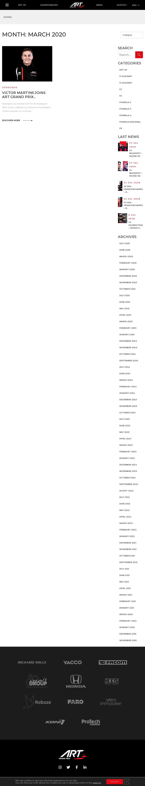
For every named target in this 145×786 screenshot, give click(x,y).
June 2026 (124, 250)
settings (97, 783)
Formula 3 (125, 109)
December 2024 (128, 341)
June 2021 (124, 575)
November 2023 (128, 406)
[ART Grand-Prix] (7, 5)
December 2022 (128, 464)
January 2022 (127, 536)
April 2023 (125, 438)
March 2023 (126, 445)
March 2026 (126, 256)
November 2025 (128, 282)
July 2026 (124, 243)
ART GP (22, 5)
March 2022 (126, 523)
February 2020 (128, 621)
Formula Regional (130, 122)
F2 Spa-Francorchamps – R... (133, 205)
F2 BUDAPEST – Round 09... (135, 173)
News (99, 5)
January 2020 (127, 627)
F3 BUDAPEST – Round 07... (135, 153)
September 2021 (128, 562)
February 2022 (128, 530)
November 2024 (128, 347)
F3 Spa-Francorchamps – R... (133, 189)
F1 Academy (125, 76)
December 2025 (128, 276)
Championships (49, 5)
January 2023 (127, 458)
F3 (120, 96)
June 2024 (124, 373)
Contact (122, 5)
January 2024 (127, 393)
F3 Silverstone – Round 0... (136, 225)
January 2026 (127, 269)
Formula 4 (125, 115)
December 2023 (128, 399)
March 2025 (126, 321)
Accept (115, 781)
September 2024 (128, 360)
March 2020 (126, 614)
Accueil (8, 17)
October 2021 (127, 556)
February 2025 (127, 328)
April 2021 (125, 588)
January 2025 (127, 334)
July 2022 (124, 497)
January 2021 (126, 608)
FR (120, 128)
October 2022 (127, 477)
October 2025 (127, 289)
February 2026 (128, 263)
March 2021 (125, 595)
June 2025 (124, 302)
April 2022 (125, 517)
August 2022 (126, 490)
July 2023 (124, 419)
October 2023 (127, 412)
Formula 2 (125, 102)
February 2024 (128, 386)
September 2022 (128, 484)
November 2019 (128, 640)
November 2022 (128, 471)
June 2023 (124, 425)
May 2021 (124, 582)
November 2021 (128, 549)
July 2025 (124, 295)
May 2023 (124, 432)
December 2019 (127, 634)
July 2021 (124, 569)
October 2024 (127, 354)
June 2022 (124, 503)
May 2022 (124, 510)
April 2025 (125, 315)
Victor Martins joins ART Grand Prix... (23, 95)
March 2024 (126, 380)
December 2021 (127, 543)
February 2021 (127, 601)
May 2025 (124, 308)
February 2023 (127, 451)
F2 (120, 89)
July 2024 (124, 367)
